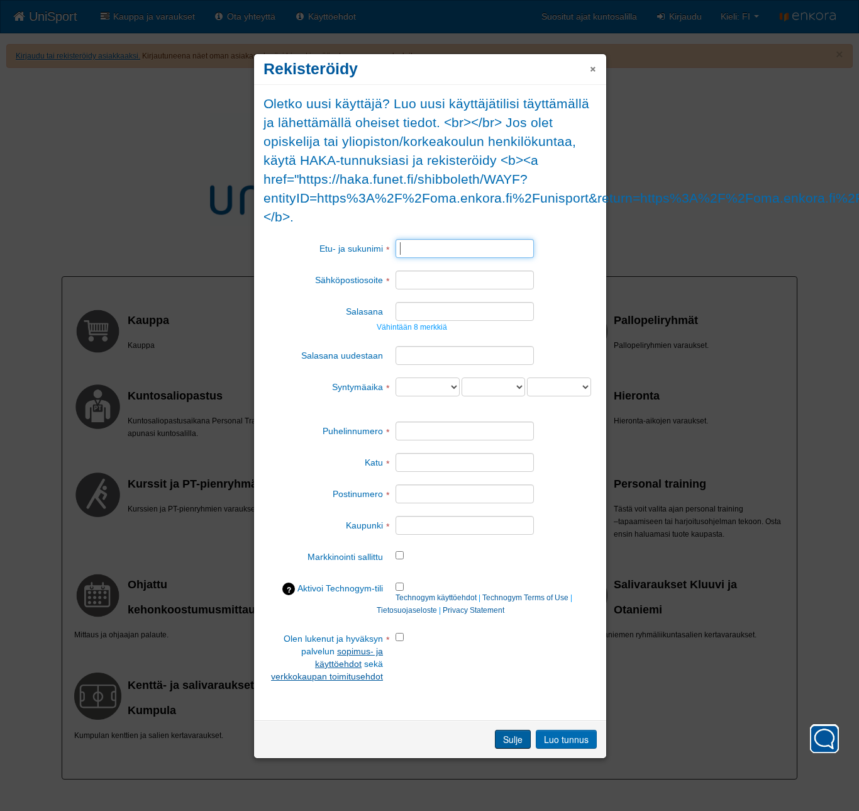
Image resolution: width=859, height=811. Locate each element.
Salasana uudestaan (342, 355)
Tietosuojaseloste (407, 610)
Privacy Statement (473, 610)
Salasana (364, 311)
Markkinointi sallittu (345, 557)
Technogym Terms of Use (525, 597)
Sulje (513, 739)
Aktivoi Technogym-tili (335, 589)
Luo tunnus (566, 739)
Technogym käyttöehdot (436, 597)
